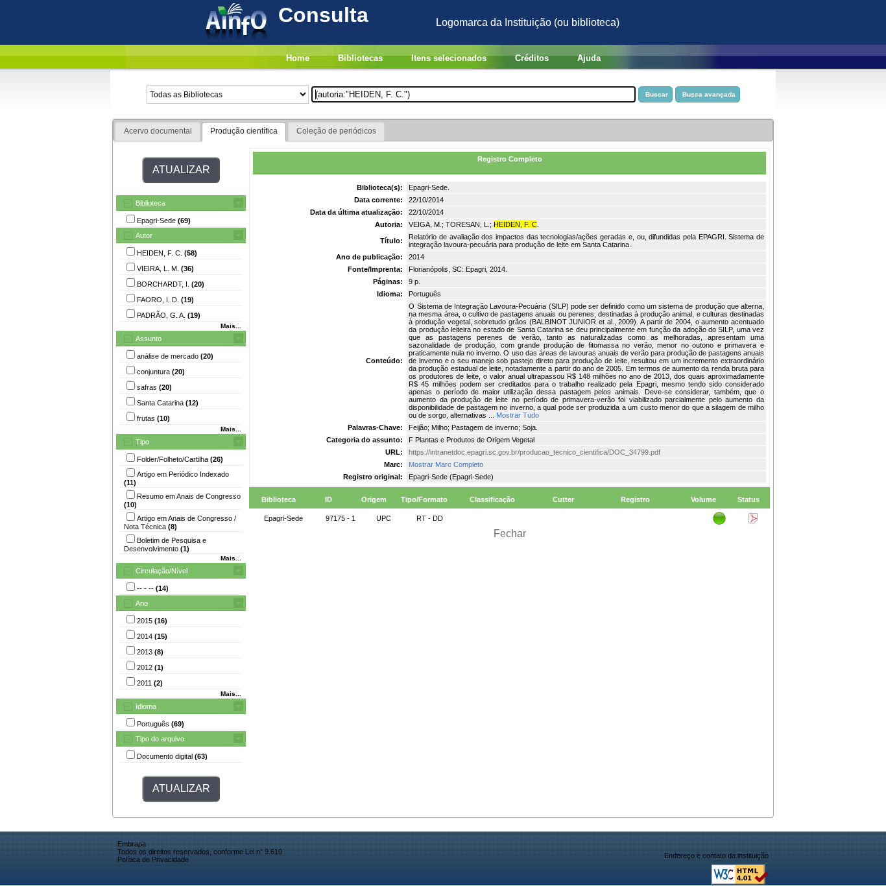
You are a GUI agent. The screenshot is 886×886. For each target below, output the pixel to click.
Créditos (532, 58)
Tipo (142, 442)
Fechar (510, 533)
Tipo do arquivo (160, 739)
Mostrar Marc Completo (446, 464)
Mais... (231, 325)
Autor (144, 235)
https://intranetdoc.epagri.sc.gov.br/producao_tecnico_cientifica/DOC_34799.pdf (534, 452)
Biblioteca (150, 203)
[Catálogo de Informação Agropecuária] (237, 41)
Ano (142, 603)
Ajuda (589, 58)
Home (297, 58)
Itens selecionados (448, 58)
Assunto (149, 338)
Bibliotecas (360, 58)
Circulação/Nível (161, 571)
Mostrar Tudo (517, 415)
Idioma (146, 706)
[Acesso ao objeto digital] (753, 521)
